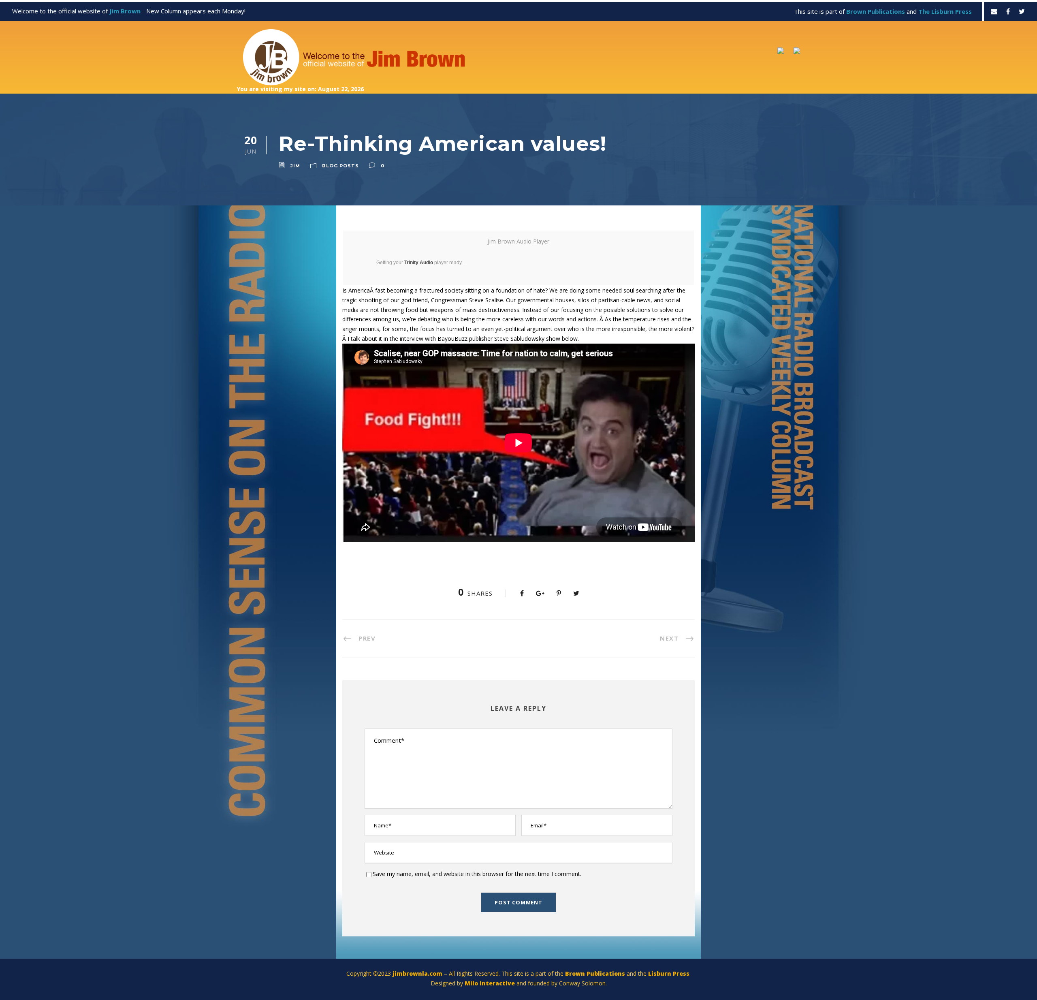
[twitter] (1022, 11)
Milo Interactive (490, 983)
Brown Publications (595, 973)
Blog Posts (340, 166)
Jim (295, 166)
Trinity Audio (418, 262)
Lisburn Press (668, 973)
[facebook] (1008, 11)
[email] (994, 11)
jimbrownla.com (417, 973)
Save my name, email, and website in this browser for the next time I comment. (477, 874)
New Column (163, 11)
